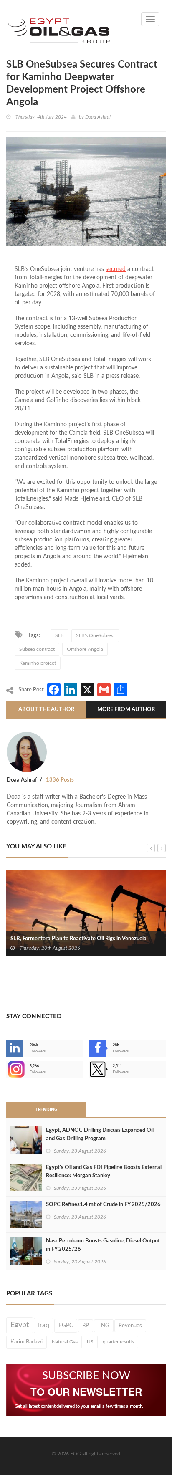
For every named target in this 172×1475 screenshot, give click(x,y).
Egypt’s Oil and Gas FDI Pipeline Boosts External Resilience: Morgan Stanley (104, 1172)
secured (116, 269)
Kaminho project (37, 662)
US (90, 1341)
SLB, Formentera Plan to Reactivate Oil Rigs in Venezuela (78, 938)
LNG (103, 1325)
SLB (59, 635)
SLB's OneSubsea (95, 635)
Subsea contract (37, 649)
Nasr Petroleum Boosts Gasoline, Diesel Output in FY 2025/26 (103, 1245)
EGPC (65, 1325)
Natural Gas (65, 1341)
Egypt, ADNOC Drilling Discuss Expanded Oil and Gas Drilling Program (100, 1134)
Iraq (43, 1325)
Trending (46, 1110)
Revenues (130, 1325)
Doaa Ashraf (98, 116)
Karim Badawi (26, 1341)
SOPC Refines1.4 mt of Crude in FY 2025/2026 (103, 1204)
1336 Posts (60, 780)
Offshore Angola (85, 649)
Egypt (19, 1325)
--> (7, 1069)
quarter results (118, 1341)
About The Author (46, 709)
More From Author (126, 709)
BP (85, 1325)
